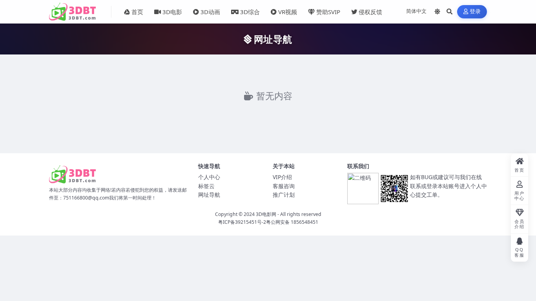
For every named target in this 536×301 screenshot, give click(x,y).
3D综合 (250, 12)
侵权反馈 (370, 12)
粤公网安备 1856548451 (292, 222)
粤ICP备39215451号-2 (242, 222)
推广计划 (284, 194)
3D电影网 (266, 214)
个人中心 (209, 177)
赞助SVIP (328, 12)
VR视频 (287, 12)
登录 (475, 12)
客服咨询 (284, 186)
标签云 (206, 186)
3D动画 (210, 12)
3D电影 (172, 12)
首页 (137, 12)
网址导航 (209, 194)
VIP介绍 (282, 177)
